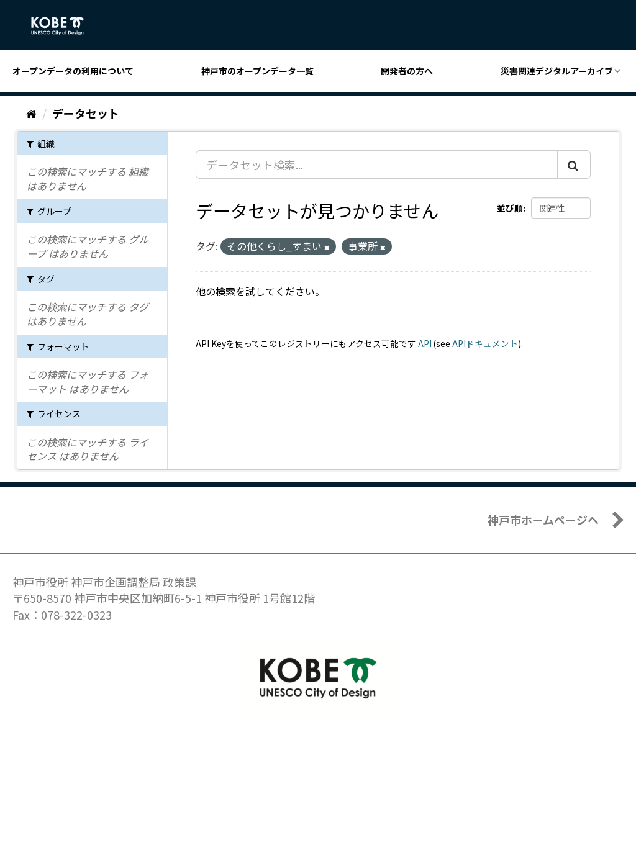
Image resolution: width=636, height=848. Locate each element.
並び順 (510, 208)
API (425, 343)
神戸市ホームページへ (543, 520)
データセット (85, 113)
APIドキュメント (485, 343)
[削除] (327, 247)
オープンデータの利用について (73, 71)
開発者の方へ (407, 71)
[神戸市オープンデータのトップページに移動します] (64, 26)
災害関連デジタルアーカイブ (557, 71)
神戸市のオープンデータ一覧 (257, 71)
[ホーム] (31, 113)
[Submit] (574, 164)
